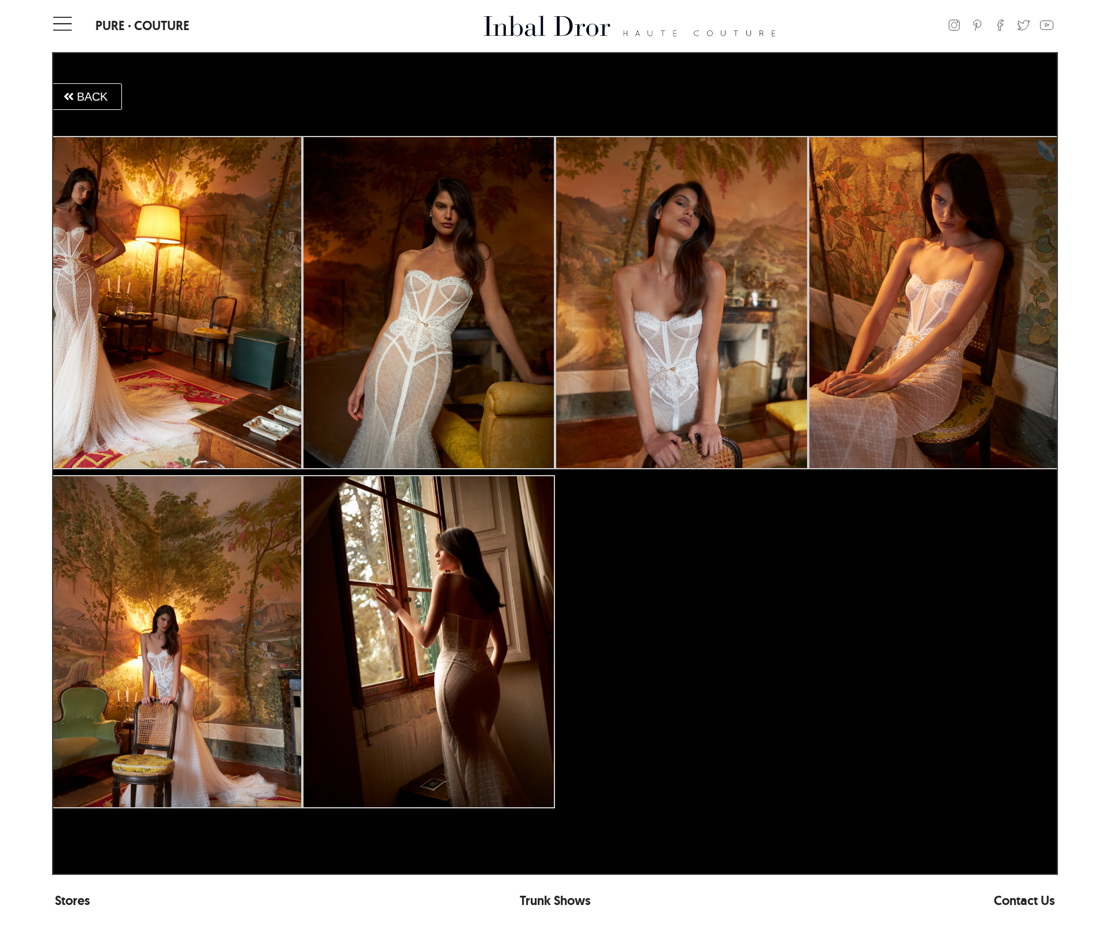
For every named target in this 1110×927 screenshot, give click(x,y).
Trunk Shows (555, 900)
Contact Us (1024, 900)
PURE (110, 25)
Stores (72, 900)
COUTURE (162, 25)
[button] (85, 96)
